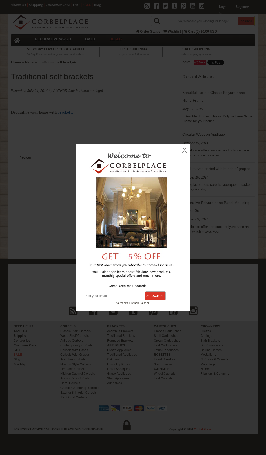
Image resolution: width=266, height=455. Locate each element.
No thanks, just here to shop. (133, 302)
